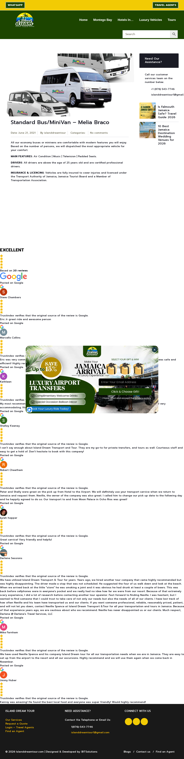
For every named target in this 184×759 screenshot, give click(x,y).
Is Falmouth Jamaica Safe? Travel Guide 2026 (167, 112)
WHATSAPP (15, 5)
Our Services (13, 720)
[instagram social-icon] (136, 721)
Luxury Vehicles (150, 20)
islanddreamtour (55, 133)
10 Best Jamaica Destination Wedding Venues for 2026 (166, 135)
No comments (99, 133)
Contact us (143, 752)
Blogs (127, 752)
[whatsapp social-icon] (144, 721)
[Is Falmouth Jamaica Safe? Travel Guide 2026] (147, 111)
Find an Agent (14, 731)
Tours (172, 20)
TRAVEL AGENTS (165, 5)
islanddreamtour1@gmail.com (90, 732)
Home (83, 20)
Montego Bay (102, 20)
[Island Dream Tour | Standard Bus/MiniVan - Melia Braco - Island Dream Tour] (24, 20)
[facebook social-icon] (128, 721)
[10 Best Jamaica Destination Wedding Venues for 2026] (147, 130)
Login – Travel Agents (19, 727)
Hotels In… (126, 20)
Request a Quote (16, 724)
